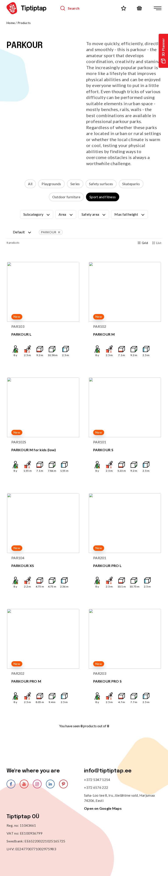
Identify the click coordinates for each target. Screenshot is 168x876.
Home (11, 23)
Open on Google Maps (103, 808)
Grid (145, 243)
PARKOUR (48, 232)
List (158, 243)
